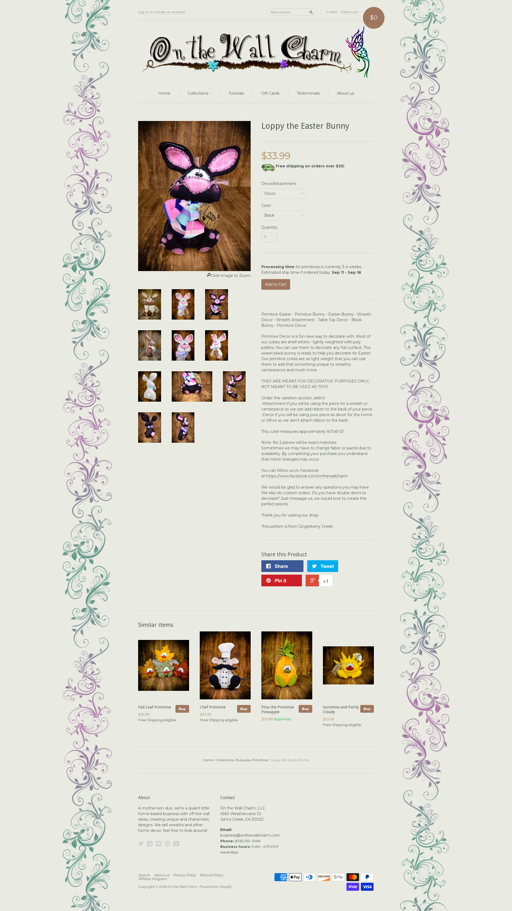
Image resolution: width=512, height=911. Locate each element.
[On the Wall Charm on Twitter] (141, 843)
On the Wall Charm (182, 887)
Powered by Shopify (215, 887)
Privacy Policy (184, 875)
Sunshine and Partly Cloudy (341, 709)
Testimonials (308, 93)
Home (164, 93)
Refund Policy (211, 875)
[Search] (311, 12)
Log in (143, 12)
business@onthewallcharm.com (250, 835)
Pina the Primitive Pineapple (277, 709)
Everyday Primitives (252, 760)
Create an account (169, 12)
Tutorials (236, 93)
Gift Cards (270, 93)
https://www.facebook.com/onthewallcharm (307, 476)
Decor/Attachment (279, 183)
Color (266, 205)
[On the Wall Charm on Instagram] (159, 843)
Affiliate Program (152, 879)
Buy (182, 709)
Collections (198, 93)
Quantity (269, 227)
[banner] (256, 52)
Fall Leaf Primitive (154, 707)
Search (144, 875)
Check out (349, 12)
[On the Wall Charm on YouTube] (176, 843)
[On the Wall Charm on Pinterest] (167, 843)
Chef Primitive (213, 707)
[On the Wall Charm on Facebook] (150, 843)
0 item (332, 12)
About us (345, 93)
